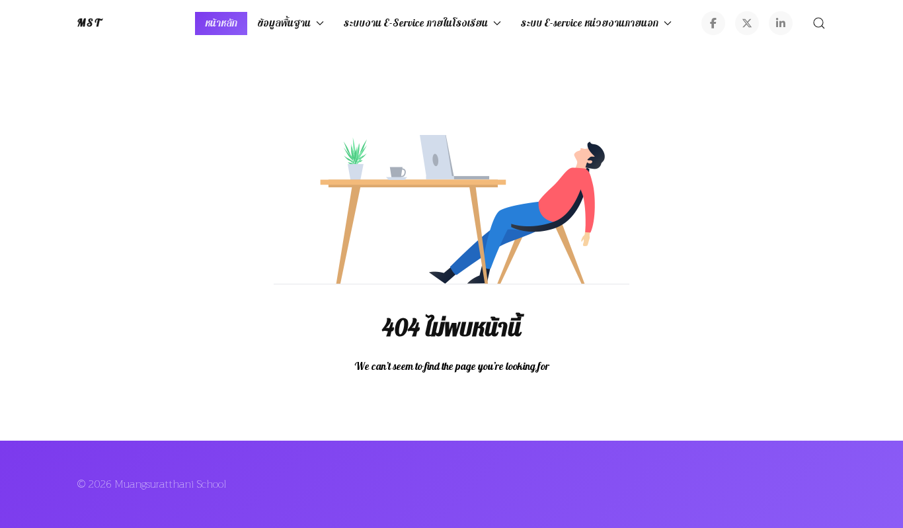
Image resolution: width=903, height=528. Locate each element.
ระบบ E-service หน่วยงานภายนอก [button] (589, 23)
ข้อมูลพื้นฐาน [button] (284, 23)
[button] (819, 23)
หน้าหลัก (221, 23)
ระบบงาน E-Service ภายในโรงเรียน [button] (416, 23)
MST (89, 23)
